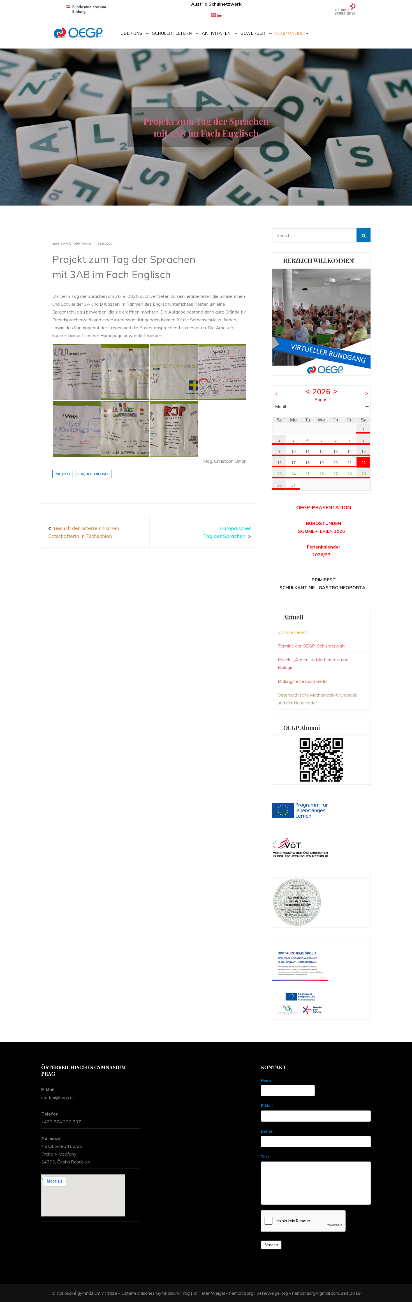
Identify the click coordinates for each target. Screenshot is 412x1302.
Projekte (63, 474)
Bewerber (252, 33)
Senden (271, 1245)
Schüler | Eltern (172, 33)
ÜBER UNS (131, 33)
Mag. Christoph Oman (71, 244)
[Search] (364, 235)
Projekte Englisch (93, 474)
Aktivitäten (216, 33)
